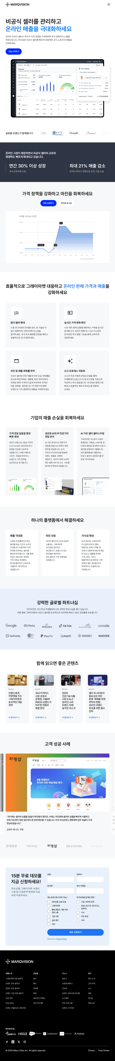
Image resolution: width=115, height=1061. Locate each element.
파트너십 (91, 1003)
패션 (34, 983)
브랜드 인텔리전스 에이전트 (16, 1008)
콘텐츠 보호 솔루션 (13, 988)
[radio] (90, 901)
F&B (35, 993)
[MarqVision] (17, 4)
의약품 (35, 988)
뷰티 (34, 978)
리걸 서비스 (10, 1003)
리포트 (64, 988)
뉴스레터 (65, 998)
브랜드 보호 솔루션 (13, 983)
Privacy (91, 1050)
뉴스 (89, 988)
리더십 (90, 998)
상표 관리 (9, 998)
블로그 (64, 978)
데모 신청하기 (48, 203)
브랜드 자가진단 (68, 1008)
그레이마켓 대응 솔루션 (14, 978)
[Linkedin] (13, 1041)
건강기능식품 (38, 1003)
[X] (18, 1041)
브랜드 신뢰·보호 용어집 (71, 993)
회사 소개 (91, 978)
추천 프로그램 (67, 1003)
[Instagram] (24, 1041)
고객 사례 (91, 983)
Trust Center (103, 1050)
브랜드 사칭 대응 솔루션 (14, 993)
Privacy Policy (61, 939)
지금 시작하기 (13, 51)
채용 (89, 993)
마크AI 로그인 (66, 203)
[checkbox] (60, 913)
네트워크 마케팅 (39, 998)
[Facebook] (7, 1041)
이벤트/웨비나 (67, 983)
